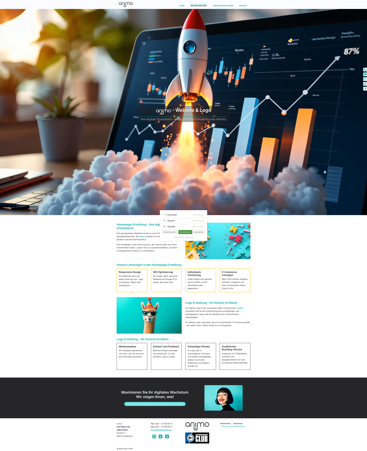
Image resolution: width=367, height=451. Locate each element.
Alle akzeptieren (185, 232)
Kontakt (243, 6)
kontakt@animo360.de (161, 430)
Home (182, 6)
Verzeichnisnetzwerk (223, 6)
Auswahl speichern (170, 232)
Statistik (171, 227)
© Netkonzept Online (125, 449)
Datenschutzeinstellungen (233, 426)
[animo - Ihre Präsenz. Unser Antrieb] (136, 4)
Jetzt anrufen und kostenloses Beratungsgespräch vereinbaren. (155, 404)
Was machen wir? (198, 6)
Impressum (238, 423)
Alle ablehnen (199, 232)
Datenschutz (225, 423)
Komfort (171, 221)
